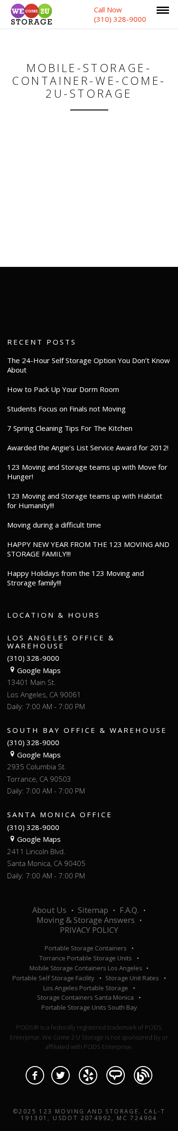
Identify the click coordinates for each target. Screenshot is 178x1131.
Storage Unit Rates (132, 978)
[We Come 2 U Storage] (31, 13)
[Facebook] (35, 1075)
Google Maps (39, 670)
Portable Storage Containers (86, 948)
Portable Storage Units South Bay (89, 1007)
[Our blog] (143, 1075)
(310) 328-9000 (33, 658)
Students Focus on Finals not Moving (66, 408)
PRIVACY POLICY (89, 930)
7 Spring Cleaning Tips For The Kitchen (69, 428)
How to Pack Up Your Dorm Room (63, 389)
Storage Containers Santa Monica (85, 997)
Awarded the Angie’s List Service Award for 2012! (88, 447)
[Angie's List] (115, 1075)
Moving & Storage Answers (86, 920)
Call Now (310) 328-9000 (120, 14)
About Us (49, 910)
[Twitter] (60, 1075)
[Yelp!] (88, 1075)
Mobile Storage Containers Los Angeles (86, 968)
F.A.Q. (129, 910)
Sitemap (93, 910)
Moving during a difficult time (54, 524)
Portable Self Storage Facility (53, 978)
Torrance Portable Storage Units (85, 958)
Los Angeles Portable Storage (85, 988)
